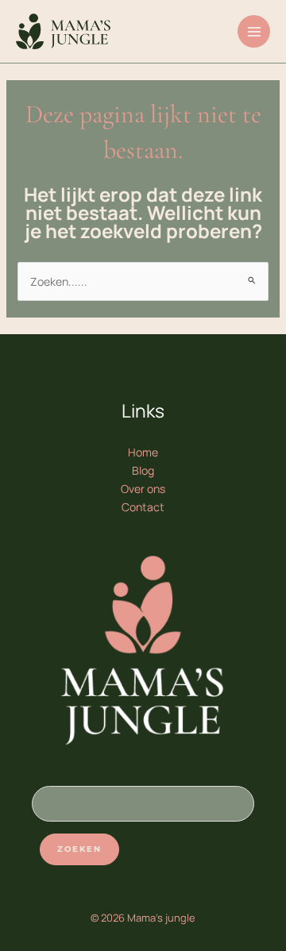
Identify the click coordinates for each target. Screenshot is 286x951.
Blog (143, 470)
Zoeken (79, 849)
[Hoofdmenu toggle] (254, 31)
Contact (143, 506)
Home (143, 452)
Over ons (143, 488)
